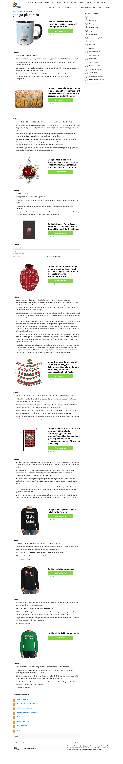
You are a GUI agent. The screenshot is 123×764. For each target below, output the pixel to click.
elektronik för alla (93, 44)
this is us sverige (93, 62)
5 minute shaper (93, 72)
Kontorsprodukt (68, 7)
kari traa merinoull (19, 742)
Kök (53, 2)
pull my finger (92, 20)
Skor (109, 2)
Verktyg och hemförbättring (88, 7)
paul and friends (93, 34)
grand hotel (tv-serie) (94, 65)
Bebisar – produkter (104, 7)
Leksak (89, 2)
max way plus (92, 58)
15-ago (18, 730)
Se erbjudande (60, 31)
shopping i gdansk (94, 27)
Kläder (47, 2)
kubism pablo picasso (95, 51)
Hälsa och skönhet (62, 2)
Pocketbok (74, 2)
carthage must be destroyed (96, 17)
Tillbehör (51, 7)
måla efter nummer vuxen (96, 69)
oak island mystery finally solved (97, 38)
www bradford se (74, 742)
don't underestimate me (24, 708)
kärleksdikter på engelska (96, 76)
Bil (76, 7)
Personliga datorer (99, 2)
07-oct (90, 41)
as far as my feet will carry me (27, 703)
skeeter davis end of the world (27, 712)
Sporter (59, 7)
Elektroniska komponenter (35, 2)
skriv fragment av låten (95, 24)
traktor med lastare (94, 55)
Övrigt (82, 2)
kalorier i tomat (21, 725)
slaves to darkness (23, 721)
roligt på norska (22, 699)
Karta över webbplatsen (30, 748)
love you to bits (93, 31)
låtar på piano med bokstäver (97, 79)
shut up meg (20, 717)
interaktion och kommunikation (97, 83)
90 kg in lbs (92, 48)
